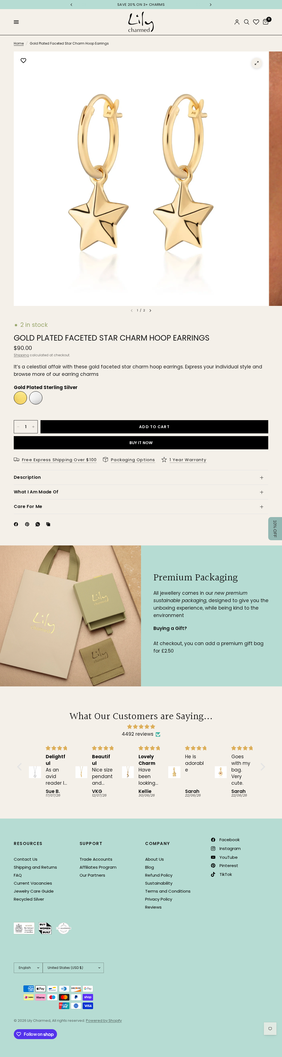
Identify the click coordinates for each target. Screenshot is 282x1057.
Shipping (21, 355)
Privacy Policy (158, 899)
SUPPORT (91, 843)
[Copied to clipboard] (49, 524)
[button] (21, 767)
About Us (154, 859)
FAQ (18, 875)
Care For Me (28, 506)
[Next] (150, 310)
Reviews (153, 907)
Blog (149, 867)
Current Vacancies (33, 883)
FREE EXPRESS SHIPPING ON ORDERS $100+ (142, 4)
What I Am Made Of (36, 492)
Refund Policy (158, 875)
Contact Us (25, 859)
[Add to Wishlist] (23, 61)
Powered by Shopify (104, 1020)
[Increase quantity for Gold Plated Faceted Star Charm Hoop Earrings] (33, 426)
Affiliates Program (98, 867)
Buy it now (141, 442)
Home (19, 43)
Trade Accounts (96, 859)
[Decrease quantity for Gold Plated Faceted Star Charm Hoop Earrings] (18, 426)
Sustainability (158, 883)
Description (27, 477)
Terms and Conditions (168, 891)
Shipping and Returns (35, 867)
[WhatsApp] (39, 524)
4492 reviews (137, 734)
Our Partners (92, 875)
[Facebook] (17, 524)
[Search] (246, 22)
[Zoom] (256, 63)
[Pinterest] (28, 524)
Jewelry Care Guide (34, 891)
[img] (141, 726)
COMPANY (157, 843)
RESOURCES (28, 843)
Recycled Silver (29, 899)
